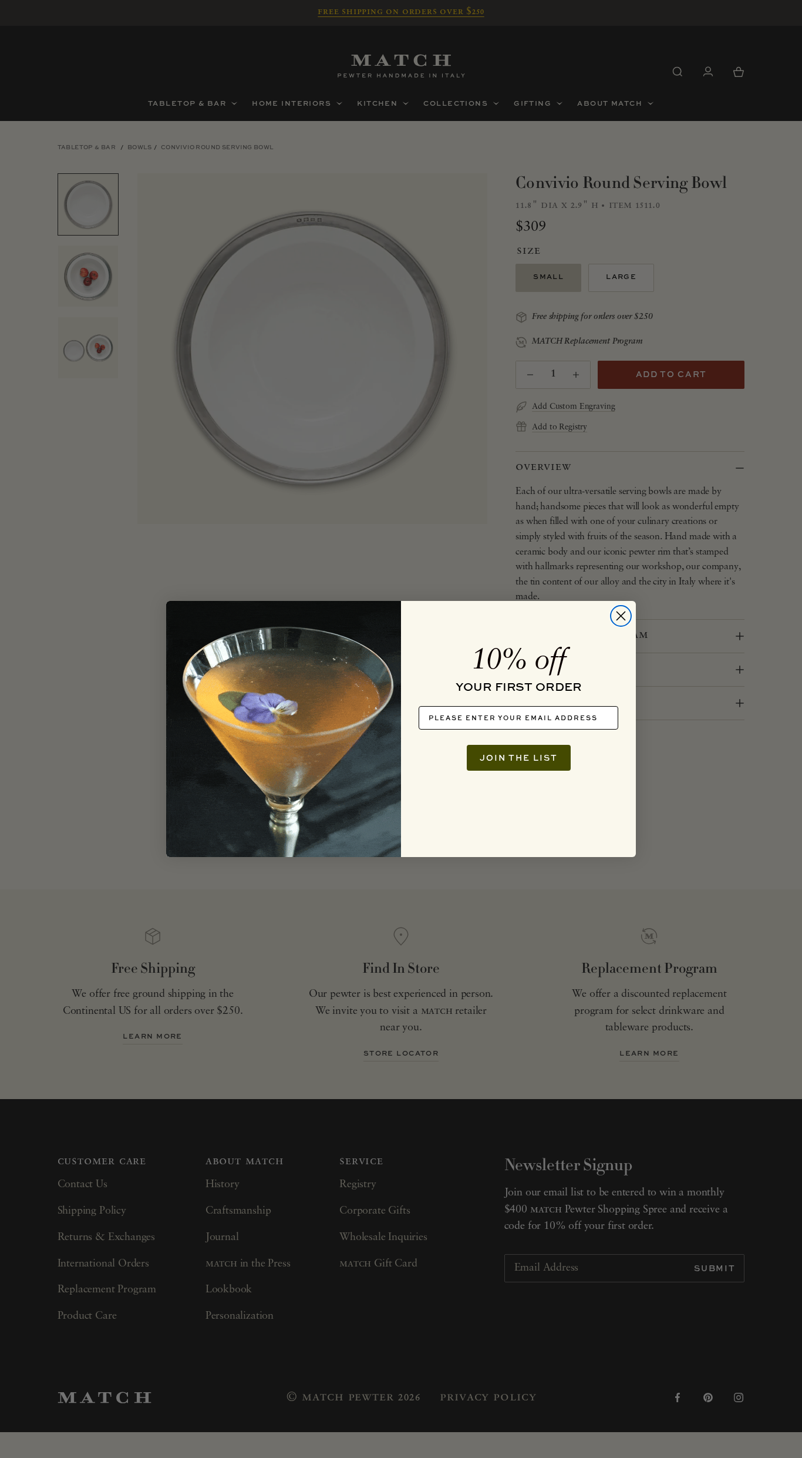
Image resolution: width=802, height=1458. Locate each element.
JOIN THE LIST (519, 757)
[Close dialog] (621, 616)
